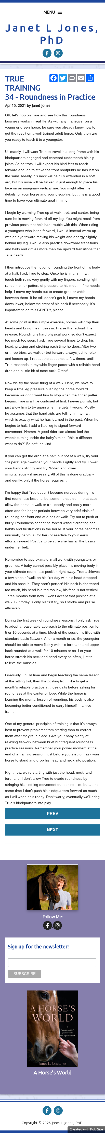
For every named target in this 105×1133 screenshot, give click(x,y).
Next (52, 830)
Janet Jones (41, 105)
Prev (52, 813)
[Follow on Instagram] (58, 53)
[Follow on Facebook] (47, 53)
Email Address (19, 955)
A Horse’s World (53, 1072)
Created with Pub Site (86, 1129)
